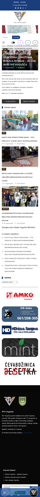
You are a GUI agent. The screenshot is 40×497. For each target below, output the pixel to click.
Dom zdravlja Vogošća (12, 480)
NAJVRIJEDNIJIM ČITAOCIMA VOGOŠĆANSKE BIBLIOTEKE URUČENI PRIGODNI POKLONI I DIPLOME (17, 217)
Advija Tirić (21, 67)
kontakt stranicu (27, 433)
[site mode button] (13, 43)
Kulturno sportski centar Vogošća (15, 477)
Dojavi (35, 42)
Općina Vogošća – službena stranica (16, 474)
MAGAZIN (5, 209)
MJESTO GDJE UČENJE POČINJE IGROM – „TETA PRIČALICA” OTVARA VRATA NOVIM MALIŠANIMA (19, 239)
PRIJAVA (23, 2)
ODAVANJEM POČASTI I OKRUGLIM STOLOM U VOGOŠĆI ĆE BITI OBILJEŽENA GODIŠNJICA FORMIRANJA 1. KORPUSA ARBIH (21, 268)
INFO (5, 49)
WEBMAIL (16, 2)
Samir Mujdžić (21, 223)
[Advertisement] (20, 29)
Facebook (28, 42)
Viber (20, 42)
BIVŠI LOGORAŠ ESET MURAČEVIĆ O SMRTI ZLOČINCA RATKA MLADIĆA (20, 260)
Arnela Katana (21, 143)
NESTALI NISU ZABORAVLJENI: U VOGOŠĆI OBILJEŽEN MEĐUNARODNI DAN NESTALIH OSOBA (17, 177)
